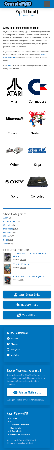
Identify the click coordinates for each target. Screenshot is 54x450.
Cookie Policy (16, 428)
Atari (5, 217)
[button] (47, 4)
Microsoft (8, 228)
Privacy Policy (16, 431)
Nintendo (7, 232)
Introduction (15, 418)
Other (6, 236)
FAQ (12, 421)
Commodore (9, 221)
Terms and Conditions (19, 424)
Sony (5, 243)
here (9, 65)
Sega (5, 239)
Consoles (7, 225)
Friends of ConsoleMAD (20, 434)
